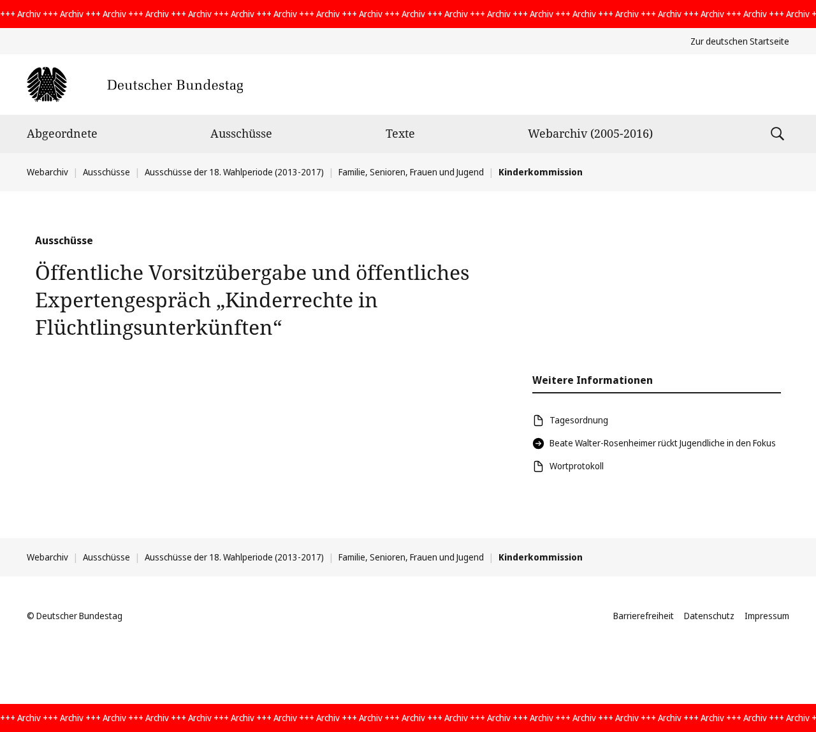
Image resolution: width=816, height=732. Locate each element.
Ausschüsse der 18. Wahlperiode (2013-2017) (234, 172)
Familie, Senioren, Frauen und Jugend (411, 172)
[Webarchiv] (135, 84)
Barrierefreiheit (643, 616)
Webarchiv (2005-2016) (590, 133)
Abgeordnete (62, 133)
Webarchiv (47, 172)
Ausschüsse (241, 133)
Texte (400, 133)
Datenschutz (709, 616)
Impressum (767, 616)
